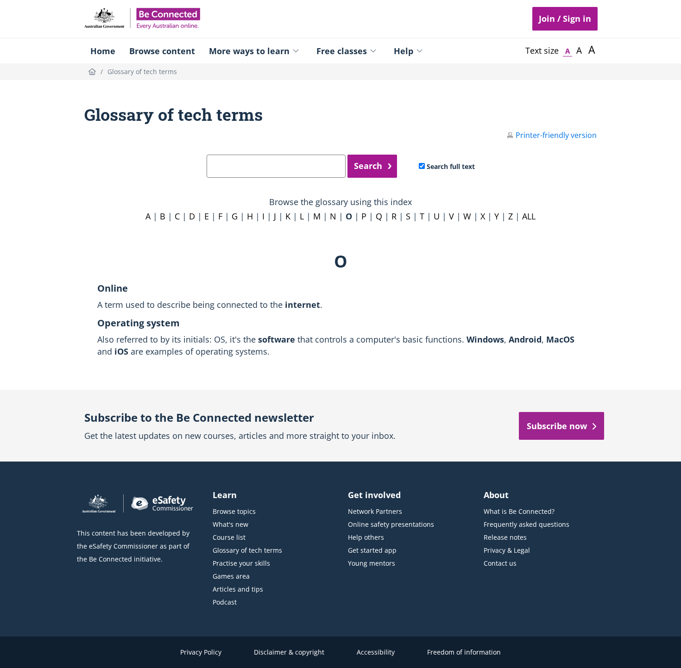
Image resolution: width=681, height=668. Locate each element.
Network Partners (375, 511)
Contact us (500, 563)
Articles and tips (238, 589)
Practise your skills (241, 563)
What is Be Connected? (519, 511)
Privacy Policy (200, 652)
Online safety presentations (391, 524)
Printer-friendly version (556, 135)
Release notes (505, 537)
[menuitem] (102, 51)
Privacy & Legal (507, 550)
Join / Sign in (565, 18)
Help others (366, 537)
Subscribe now (557, 425)
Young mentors (371, 563)
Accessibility (376, 652)
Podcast (225, 602)
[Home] (92, 71)
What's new (230, 524)
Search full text (451, 166)
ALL (529, 216)
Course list (229, 537)
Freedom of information (464, 652)
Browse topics (234, 511)
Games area (231, 576)
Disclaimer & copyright (289, 652)
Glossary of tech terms (247, 550)
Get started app (372, 550)
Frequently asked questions (526, 524)
